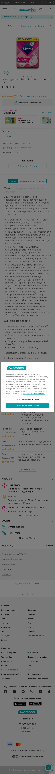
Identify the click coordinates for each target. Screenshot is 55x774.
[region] (27, 387)
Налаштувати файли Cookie (27, 399)
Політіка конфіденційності (34, 394)
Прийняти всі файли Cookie (27, 406)
